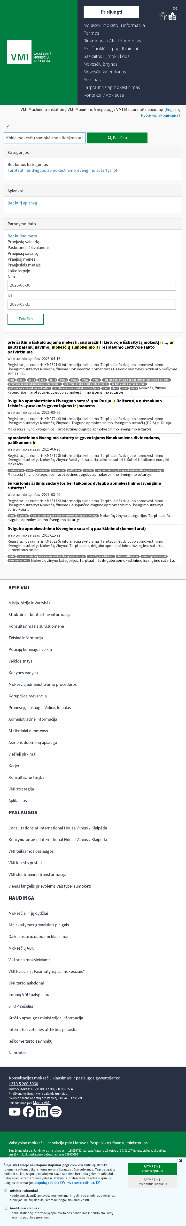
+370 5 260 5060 (23, 1084)
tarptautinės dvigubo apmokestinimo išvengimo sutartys (136, 380)
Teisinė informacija (25, 638)
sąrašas (22, 515)
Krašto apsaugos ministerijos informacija (45, 1018)
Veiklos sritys (20, 661)
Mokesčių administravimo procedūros (42, 684)
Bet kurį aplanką (22, 203)
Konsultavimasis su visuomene (36, 626)
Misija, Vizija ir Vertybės (29, 603)
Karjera (15, 766)
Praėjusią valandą (23, 242)
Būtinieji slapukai (23, 1190)
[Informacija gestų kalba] (163, 19)
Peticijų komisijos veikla (30, 650)
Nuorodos (17, 1053)
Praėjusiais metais (24, 265)
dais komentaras (19, 560)
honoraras (58, 470)
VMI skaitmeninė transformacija (37, 875)
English (172, 110)
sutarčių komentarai (154, 556)
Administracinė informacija (32, 719)
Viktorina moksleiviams (29, 960)
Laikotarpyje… (21, 271)
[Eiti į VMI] (29, 52)
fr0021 (63, 380)
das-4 (52, 380)
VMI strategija (21, 789)
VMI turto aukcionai (26, 983)
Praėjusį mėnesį (22, 259)
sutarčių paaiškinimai (100, 556)
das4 (134, 388)
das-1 (21, 380)
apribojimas (16, 470)
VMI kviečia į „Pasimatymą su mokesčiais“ (46, 971)
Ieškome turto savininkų (30, 1041)
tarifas (88, 470)
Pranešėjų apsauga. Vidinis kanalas (39, 708)
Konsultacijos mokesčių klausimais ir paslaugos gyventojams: (64, 1078)
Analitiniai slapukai (24, 1208)
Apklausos (17, 801)
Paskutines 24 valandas (29, 248)
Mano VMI (42, 1103)
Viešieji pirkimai (22, 754)
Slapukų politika (46, 1182)
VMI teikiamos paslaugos (31, 851)
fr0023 (85, 380)
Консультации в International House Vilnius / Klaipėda (57, 840)
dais (11, 380)
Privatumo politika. (80, 1182)
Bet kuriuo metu (22, 236)
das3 (124, 388)
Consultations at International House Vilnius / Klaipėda (57, 828)
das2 (115, 388)
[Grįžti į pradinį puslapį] (7, 127)
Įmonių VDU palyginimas (30, 995)
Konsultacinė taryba (26, 777)
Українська (168, 115)
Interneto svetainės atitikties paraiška (43, 1030)
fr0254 (96, 380)
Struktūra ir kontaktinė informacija (39, 615)
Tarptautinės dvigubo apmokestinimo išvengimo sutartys (62, 170)
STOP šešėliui (20, 1006)
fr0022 (74, 380)
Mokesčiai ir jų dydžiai (28, 913)
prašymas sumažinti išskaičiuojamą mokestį (34, 384)
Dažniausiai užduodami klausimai (38, 937)
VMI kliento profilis (25, 863)
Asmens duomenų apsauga (32, 743)
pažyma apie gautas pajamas (129, 384)
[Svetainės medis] (175, 9)
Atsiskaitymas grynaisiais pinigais (38, 925)
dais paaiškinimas (127, 556)
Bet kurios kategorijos (28, 165)
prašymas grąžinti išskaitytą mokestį (86, 384)
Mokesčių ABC (21, 948)
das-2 (32, 380)
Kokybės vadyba (23, 673)
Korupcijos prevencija (27, 696)
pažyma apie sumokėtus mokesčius (29, 388)
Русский (148, 115)
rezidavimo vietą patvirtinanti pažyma (76, 388)
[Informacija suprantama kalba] (172, 19)
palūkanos (74, 470)
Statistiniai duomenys (28, 731)
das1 (105, 388)
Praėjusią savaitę (23, 253)
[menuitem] (114, 25)
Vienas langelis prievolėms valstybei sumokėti (49, 886)
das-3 (42, 380)
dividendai (42, 470)
